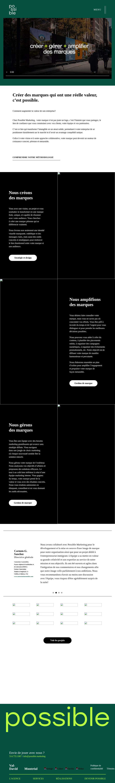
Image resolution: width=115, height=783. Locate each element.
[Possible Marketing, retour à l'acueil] (57, 719)
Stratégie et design (23, 258)
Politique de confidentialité (96, 767)
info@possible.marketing (34, 756)
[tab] (53, 592)
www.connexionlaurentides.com (23, 576)
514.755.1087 (15, 756)
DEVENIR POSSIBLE (95, 778)
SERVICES (38, 778)
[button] (57, 48)
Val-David (13, 767)
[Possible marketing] (12, 9)
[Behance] (80, 768)
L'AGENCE (14, 778)
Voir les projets (57, 640)
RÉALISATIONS (64, 778)
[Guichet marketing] (104, 772)
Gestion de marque (83, 383)
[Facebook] (69, 768)
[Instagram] (48, 768)
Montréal (30, 769)
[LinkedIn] (59, 768)
